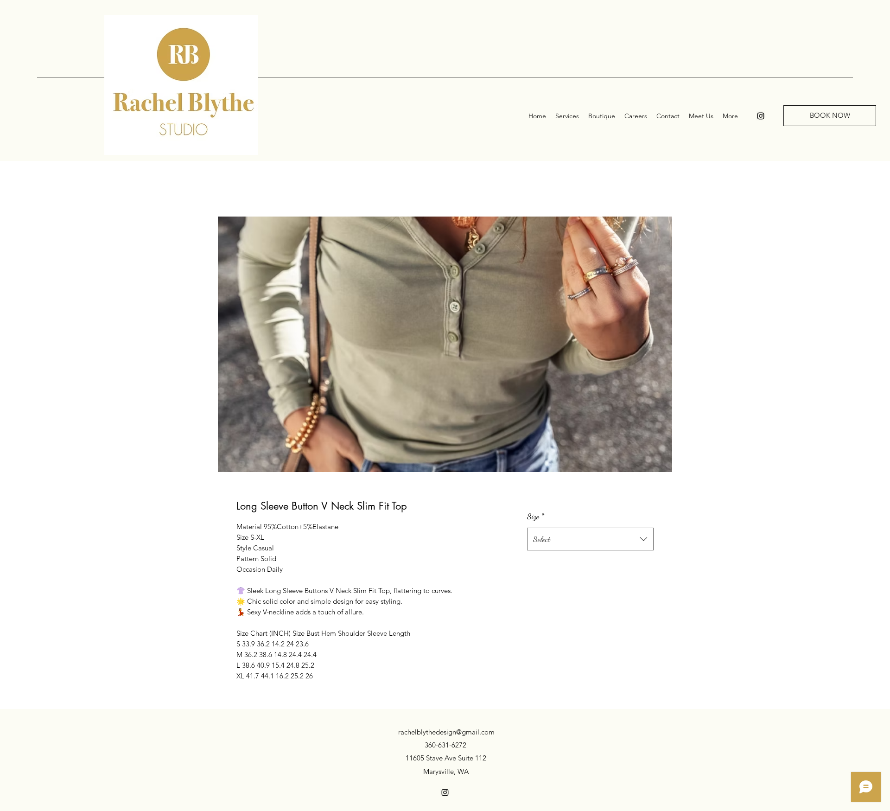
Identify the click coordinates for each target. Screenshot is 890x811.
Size (535, 516)
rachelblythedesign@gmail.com (446, 732)
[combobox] (590, 539)
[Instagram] (760, 116)
